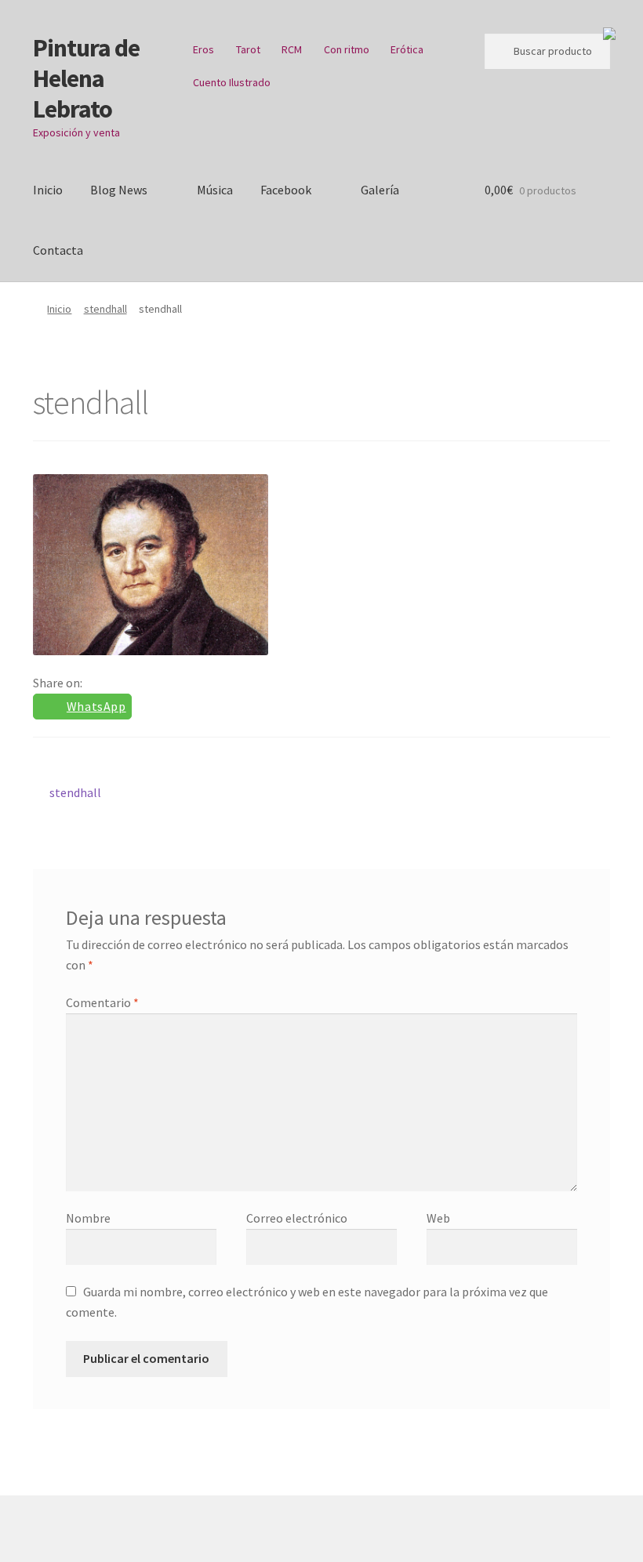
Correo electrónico (296, 1218)
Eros (203, 49)
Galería (380, 190)
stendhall (105, 309)
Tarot (248, 49)
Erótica (407, 49)
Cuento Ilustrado (232, 82)
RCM (292, 49)
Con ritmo (346, 49)
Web (438, 1218)
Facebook (285, 190)
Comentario (102, 1002)
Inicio (48, 190)
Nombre (88, 1218)
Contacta (58, 250)
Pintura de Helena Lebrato (86, 78)
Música (215, 190)
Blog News (118, 190)
